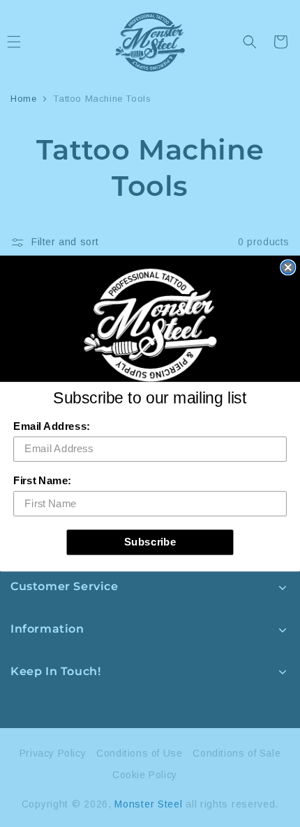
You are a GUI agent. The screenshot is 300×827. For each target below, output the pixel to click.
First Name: (42, 480)
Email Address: (51, 426)
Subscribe (150, 542)
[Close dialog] (287, 267)
